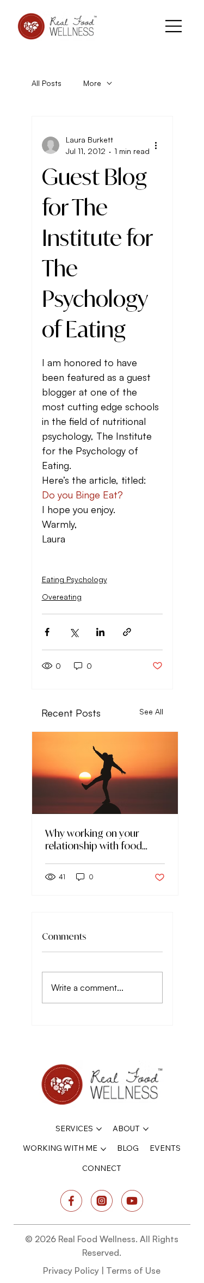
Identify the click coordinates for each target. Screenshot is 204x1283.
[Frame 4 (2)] (132, 1201)
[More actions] (156, 145)
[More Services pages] (99, 1129)
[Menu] (174, 26)
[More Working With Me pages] (103, 1149)
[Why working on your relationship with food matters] (105, 773)
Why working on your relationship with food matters (93, 839)
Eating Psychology (74, 579)
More (92, 83)
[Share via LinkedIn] (100, 632)
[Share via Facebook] (47, 632)
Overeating (62, 596)
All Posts (46, 83)
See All (151, 711)
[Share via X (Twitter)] (74, 632)
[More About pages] (146, 1129)
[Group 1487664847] (102, 1201)
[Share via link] (127, 632)
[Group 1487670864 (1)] (71, 1201)
